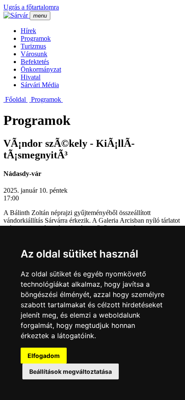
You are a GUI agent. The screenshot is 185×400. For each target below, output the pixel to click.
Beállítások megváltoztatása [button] (70, 371)
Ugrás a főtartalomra (31, 7)
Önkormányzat (41, 69)
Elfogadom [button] (44, 355)
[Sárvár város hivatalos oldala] (16, 15)
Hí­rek (28, 30)
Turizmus (33, 46)
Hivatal (30, 77)
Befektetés (35, 61)
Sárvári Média (40, 84)
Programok (36, 38)
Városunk (34, 54)
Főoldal (15, 99)
